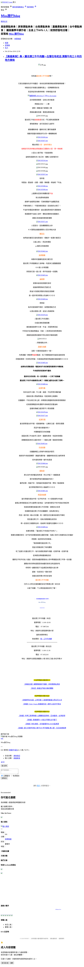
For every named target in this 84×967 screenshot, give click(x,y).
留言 (16, 750)
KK (2, 738)
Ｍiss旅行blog (10, 16)
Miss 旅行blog (16, 33)
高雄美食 (17, 758)
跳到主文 (4, 21)
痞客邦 (11, 750)
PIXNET (26, 938)
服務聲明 (61, 938)
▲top (3, 762)
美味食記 (17, 756)
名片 (6, 48)
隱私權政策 (53, 938)
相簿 (6, 43)
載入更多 (4, 766)
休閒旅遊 (17, 39)
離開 (11, 963)
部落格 (7, 45)
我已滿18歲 (5, 963)
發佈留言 (4, 778)
